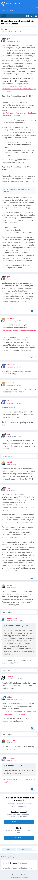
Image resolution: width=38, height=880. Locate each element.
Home (3, 10)
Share (9, 849)
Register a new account (19, 822)
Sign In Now (19, 838)
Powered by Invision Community (19, 877)
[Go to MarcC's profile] (3, 463)
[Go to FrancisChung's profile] (3, 678)
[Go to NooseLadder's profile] (3, 619)
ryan (5, 29)
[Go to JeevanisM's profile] (3, 741)
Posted (14, 41)
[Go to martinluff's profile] (3, 320)
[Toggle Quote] (5, 626)
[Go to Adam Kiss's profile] (3, 366)
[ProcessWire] (11, 4)
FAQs (19, 32)
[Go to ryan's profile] (3, 40)
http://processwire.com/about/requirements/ (19, 330)
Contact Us (15, 875)
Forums (12, 10)
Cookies (23, 875)
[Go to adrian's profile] (3, 698)
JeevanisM (25, 766)
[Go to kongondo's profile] (3, 759)
